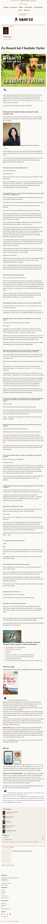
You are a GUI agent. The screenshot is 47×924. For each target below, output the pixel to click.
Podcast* (7, 658)
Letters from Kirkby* (10, 656)
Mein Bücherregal (5, 897)
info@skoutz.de (4, 885)
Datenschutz (3, 905)
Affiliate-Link (30, 740)
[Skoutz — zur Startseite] (23, 19)
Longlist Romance (37, 766)
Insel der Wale (33, 368)
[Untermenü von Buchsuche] (17, 7)
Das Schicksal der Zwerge (12, 812)
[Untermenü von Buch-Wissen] (32, 7)
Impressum (3, 903)
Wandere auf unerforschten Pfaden (16, 100)
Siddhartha (27, 306)
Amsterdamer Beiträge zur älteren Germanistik (22, 851)
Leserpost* (8, 655)
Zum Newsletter (4, 916)
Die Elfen (8, 821)
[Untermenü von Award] (23, 7)
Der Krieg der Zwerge (11, 830)
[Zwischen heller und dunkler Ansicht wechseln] (18, 14)
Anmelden (23, 14)
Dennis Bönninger (8, 839)
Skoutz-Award (4, 895)
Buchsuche (3, 892)
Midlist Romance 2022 (34, 100)
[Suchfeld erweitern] (28, 14)
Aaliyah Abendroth (36, 764)
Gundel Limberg (7, 37)
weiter (25, 794)
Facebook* (18, 649)
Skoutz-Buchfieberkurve (13, 796)
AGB (2, 907)
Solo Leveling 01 (10, 816)
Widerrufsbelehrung (5, 908)
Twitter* (7, 653)
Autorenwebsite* (10, 647)
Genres (2, 893)
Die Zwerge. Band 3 (10, 826)
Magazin (3, 890)
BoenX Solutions (15, 921)
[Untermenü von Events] (22, 10)
